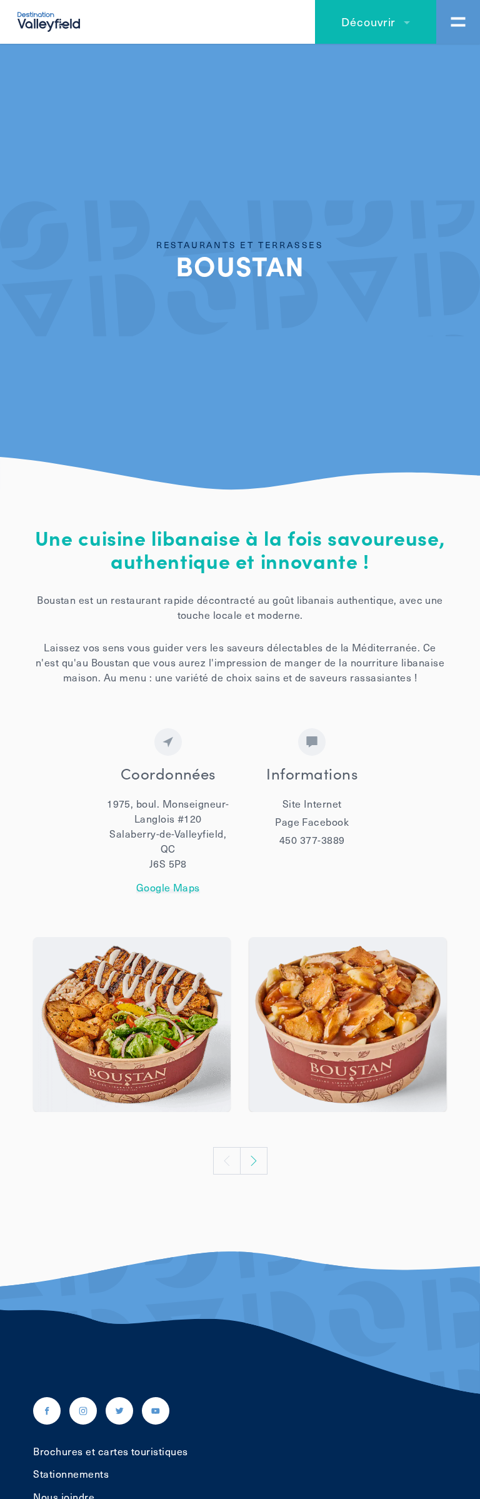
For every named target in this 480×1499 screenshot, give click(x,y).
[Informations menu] (458, 22)
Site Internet (312, 803)
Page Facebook (312, 821)
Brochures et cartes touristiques (110, 1450)
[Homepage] (49, 20)
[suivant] (254, 1161)
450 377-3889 (312, 839)
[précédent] (227, 1161)
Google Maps (168, 887)
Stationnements (71, 1473)
